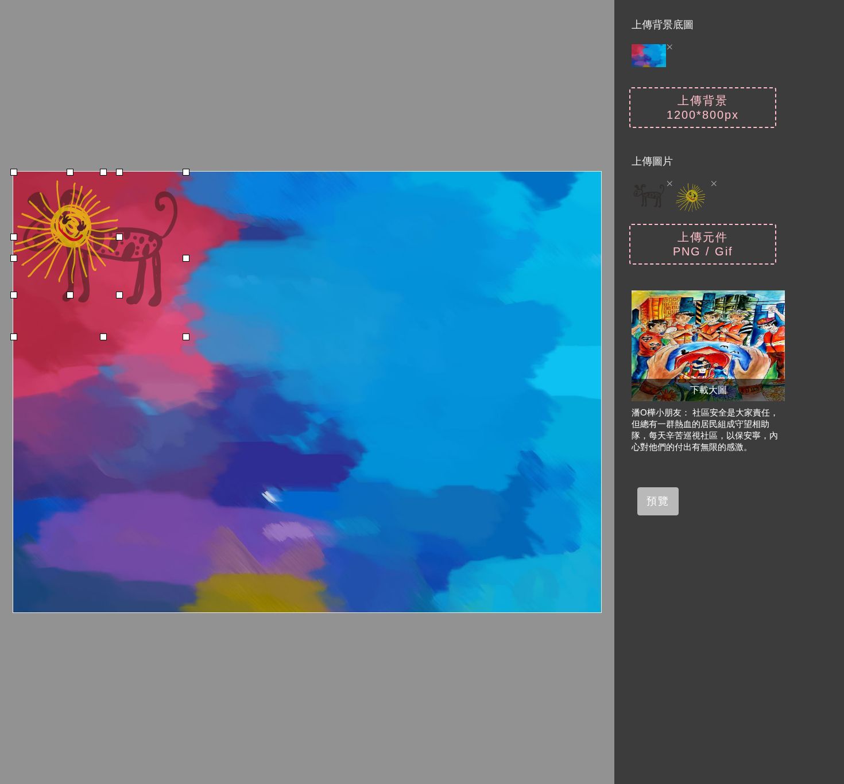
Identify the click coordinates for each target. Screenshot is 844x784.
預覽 (657, 501)
